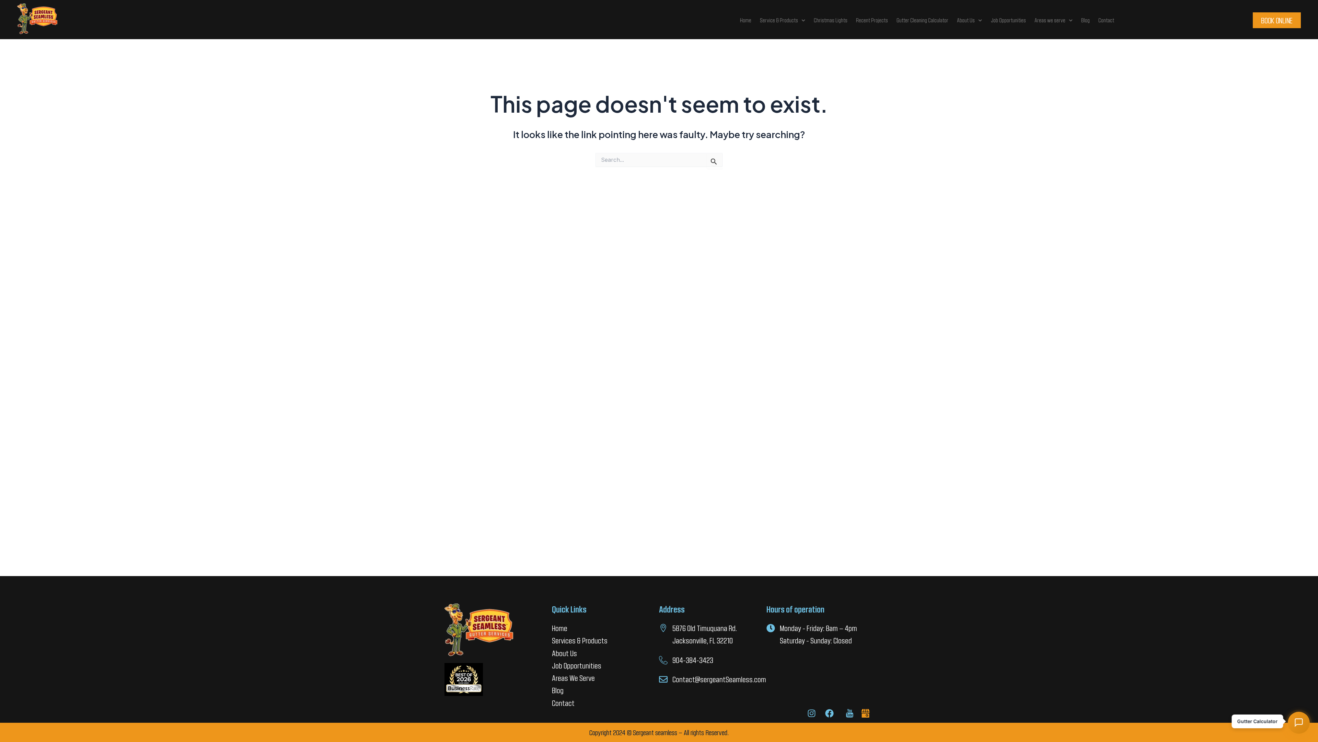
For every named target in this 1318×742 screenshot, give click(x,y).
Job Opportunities (1008, 20)
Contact (1106, 20)
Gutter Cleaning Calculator (922, 20)
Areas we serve (1049, 20)
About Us (966, 20)
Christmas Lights (830, 20)
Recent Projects (872, 20)
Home (745, 20)
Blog (1085, 20)
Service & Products (779, 20)
